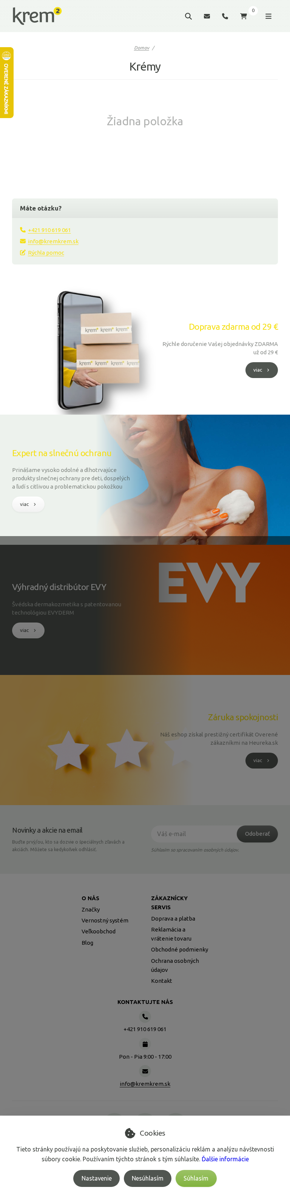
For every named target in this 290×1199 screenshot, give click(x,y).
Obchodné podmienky (179, 949)
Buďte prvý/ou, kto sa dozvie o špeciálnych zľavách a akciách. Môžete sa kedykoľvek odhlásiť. (68, 845)
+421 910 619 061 (49, 230)
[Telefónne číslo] (225, 16)
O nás (90, 898)
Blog (87, 942)
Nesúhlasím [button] (148, 1178)
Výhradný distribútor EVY (59, 587)
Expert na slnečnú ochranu (62, 453)
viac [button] (257, 369)
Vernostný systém (105, 920)
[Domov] (37, 16)
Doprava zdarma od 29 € (233, 326)
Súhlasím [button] (196, 1178)
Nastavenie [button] (97, 1178)
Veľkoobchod (99, 931)
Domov (141, 47)
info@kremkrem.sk (53, 241)
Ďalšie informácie (225, 1159)
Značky (91, 909)
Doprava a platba (173, 918)
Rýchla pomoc (46, 252)
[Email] (207, 16)
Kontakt (161, 981)
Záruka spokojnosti (243, 717)
